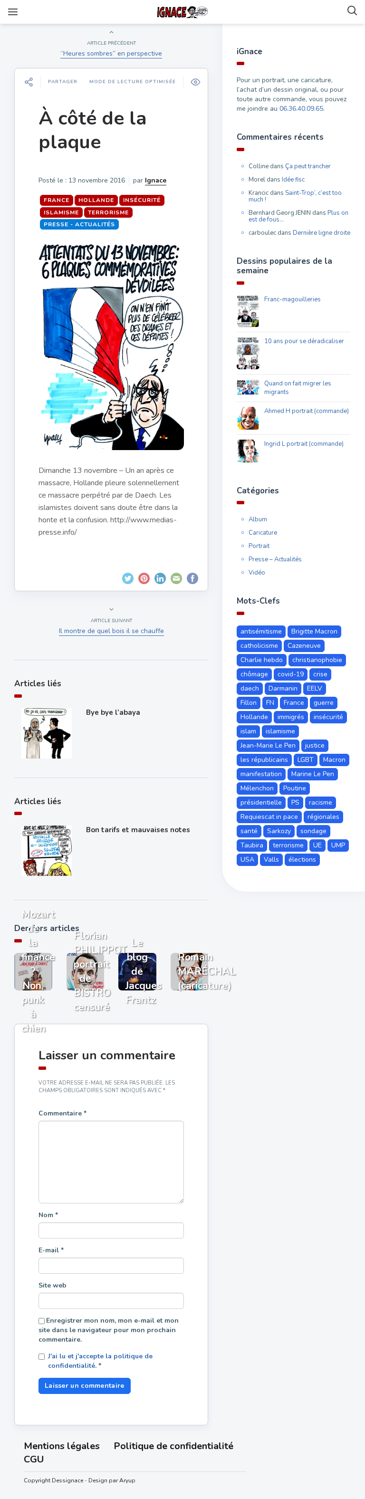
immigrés (291, 716)
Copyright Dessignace (53, 1480)
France (56, 200)
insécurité (142, 200)
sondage (313, 831)
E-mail (51, 1250)
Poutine (294, 788)
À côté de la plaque (92, 130)
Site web (52, 1285)
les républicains (264, 759)
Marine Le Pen (312, 773)
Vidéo (257, 572)
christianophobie (317, 659)
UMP (338, 845)
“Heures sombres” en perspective (111, 53)
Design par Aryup (111, 1480)
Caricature (263, 532)
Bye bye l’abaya (113, 712)
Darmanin (283, 688)
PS (295, 802)
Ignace (155, 180)
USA (247, 859)
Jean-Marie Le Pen (268, 745)
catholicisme (259, 645)
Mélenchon (257, 788)
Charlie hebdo (261, 659)
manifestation (261, 773)
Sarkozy (279, 831)
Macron (334, 759)
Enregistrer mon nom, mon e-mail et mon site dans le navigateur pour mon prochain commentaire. (108, 1330)
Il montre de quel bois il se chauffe (111, 630)
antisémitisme (261, 631)
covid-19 (291, 674)
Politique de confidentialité (173, 1446)
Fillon (248, 702)
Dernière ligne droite (321, 233)
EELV (314, 688)
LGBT (306, 759)
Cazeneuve (304, 645)
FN (270, 702)
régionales (323, 816)
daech (249, 688)
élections (302, 859)
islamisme (61, 212)
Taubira (251, 845)
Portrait (259, 546)
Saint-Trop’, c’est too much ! (295, 196)
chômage (254, 674)
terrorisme (108, 212)
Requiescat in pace (269, 816)
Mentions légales (62, 1446)
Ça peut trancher (308, 166)
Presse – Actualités (275, 559)
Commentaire (62, 1113)
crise (320, 674)
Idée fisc (293, 179)
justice (315, 745)
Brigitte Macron (314, 631)
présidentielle (261, 802)
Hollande (96, 200)
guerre (324, 702)
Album (258, 519)
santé (249, 831)
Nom (48, 1215)
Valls (271, 859)
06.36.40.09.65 (301, 108)
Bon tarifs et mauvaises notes (138, 830)
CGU (34, 1459)
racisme (320, 802)
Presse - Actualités (79, 224)
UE (317, 845)
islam (248, 731)
